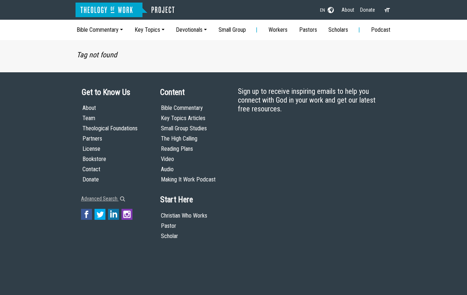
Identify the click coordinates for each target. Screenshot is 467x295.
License (91, 148)
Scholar (169, 236)
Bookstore (94, 159)
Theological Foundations (110, 128)
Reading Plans (177, 148)
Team (88, 118)
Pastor (168, 225)
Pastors (308, 29)
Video (167, 159)
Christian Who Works (184, 215)
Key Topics (147, 29)
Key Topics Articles (183, 118)
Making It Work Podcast (188, 179)
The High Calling (179, 138)
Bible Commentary (98, 29)
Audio (167, 169)
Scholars (338, 29)
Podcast (380, 29)
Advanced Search (100, 199)
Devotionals (189, 29)
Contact (91, 169)
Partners (92, 138)
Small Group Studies (184, 128)
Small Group (232, 29)
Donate (367, 10)
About (347, 10)
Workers (278, 29)
